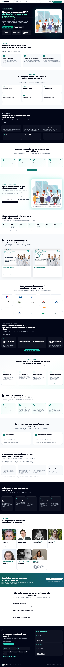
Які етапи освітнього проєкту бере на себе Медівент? (32, 606)
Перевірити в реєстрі (6, 64)
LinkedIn (25, 651)
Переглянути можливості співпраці (31, 350)
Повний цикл (22, 1)
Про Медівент (16, 1)
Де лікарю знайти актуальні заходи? (32, 620)
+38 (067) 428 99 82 (40, 648)
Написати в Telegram (40, 640)
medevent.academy (59, 664)
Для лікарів (33, 1)
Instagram (15, 651)
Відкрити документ (6, 508)
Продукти (28, 1)
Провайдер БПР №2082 (8, 8)
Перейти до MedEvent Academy (9, 201)
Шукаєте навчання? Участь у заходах (9, 656)
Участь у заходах (18, 27)
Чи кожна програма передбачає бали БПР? (32, 616)
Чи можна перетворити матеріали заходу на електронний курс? (32, 613)
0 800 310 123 (49, 1)
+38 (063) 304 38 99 (40, 635)
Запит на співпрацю (56, 1)
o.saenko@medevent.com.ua (41, 637)
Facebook (20, 651)
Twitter (5, 654)
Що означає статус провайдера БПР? (32, 602)
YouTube (10, 651)
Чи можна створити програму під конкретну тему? (32, 609)
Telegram (5, 651)
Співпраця (38, 1)
